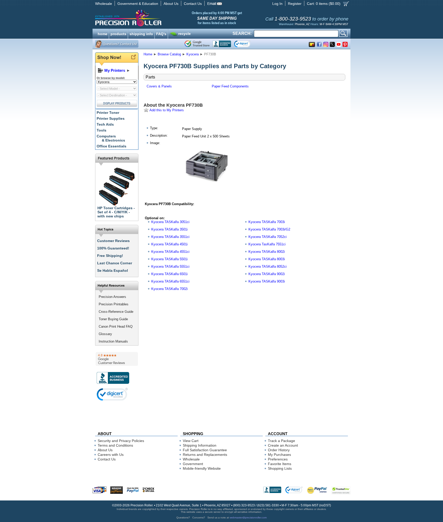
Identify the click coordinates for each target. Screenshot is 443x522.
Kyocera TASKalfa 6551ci (170, 281)
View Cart (190, 441)
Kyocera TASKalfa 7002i (169, 289)
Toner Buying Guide (113, 319)
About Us (171, 4)
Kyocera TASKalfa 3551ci (170, 237)
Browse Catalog (169, 54)
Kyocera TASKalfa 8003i (266, 259)
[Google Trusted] (197, 44)
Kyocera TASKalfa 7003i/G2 (269, 229)
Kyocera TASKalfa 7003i (266, 222)
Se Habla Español (112, 270)
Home (148, 54)
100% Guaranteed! (113, 248)
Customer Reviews (113, 241)
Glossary (105, 334)
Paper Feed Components (230, 86)
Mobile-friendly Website (202, 468)
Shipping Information (199, 445)
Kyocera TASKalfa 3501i (169, 229)
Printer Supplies (111, 118)
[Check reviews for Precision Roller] (117, 359)
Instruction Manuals (113, 341)
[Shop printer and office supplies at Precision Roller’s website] (155, 18)
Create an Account (283, 445)
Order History (279, 450)
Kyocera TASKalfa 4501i (169, 244)
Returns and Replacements (205, 455)
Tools (101, 130)
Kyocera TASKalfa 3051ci (170, 222)
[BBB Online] (222, 44)
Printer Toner (108, 113)
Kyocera (192, 54)
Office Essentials (111, 146)
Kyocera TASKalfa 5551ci (170, 266)
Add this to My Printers (166, 110)
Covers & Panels (159, 86)
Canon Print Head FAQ (116, 326)
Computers (111, 138)
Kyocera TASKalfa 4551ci (170, 252)
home (102, 33)
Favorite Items (279, 464)
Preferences (278, 459)
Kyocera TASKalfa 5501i (169, 259)
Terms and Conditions (115, 445)
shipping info (141, 33)
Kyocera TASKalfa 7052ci (267, 237)
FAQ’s (161, 33)
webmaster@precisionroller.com (248, 517)
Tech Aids (105, 124)
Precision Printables (113, 304)
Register (294, 4)
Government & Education (137, 4)
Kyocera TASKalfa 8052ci (267, 266)
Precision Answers (112, 297)
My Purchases (279, 455)
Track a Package (281, 441)
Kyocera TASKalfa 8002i (266, 252)
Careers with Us (111, 455)
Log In (277, 4)
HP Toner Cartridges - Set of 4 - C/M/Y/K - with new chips (116, 212)
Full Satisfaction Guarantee (205, 450)
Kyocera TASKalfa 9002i (266, 274)
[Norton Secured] (246, 44)
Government (193, 464)
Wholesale (103, 4)
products (118, 33)
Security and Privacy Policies (121, 441)
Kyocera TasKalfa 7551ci (267, 244)
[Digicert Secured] (112, 394)
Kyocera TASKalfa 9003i (266, 281)
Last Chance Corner (114, 263)
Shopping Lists (280, 468)
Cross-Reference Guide (116, 312)
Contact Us (193, 4)
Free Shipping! (110, 256)
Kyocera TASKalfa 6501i (169, 274)
